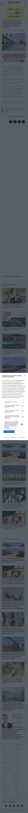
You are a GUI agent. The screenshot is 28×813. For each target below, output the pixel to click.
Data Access (14, 437)
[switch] (22, 406)
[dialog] (14, 406)
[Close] (25, 375)
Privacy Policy (22, 437)
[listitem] (14, 402)
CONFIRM (9, 431)
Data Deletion (5, 437)
